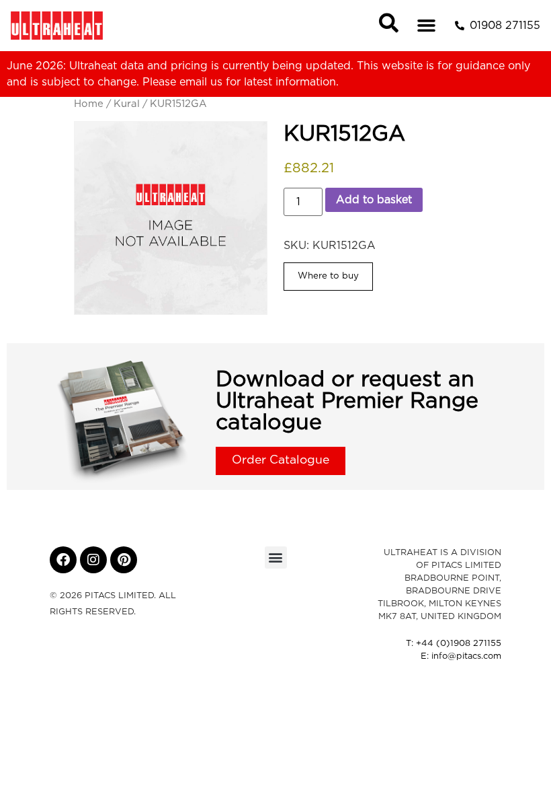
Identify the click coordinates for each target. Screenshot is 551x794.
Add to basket (374, 199)
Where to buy (328, 276)
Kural (127, 104)
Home (88, 104)
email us (200, 82)
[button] (426, 25)
